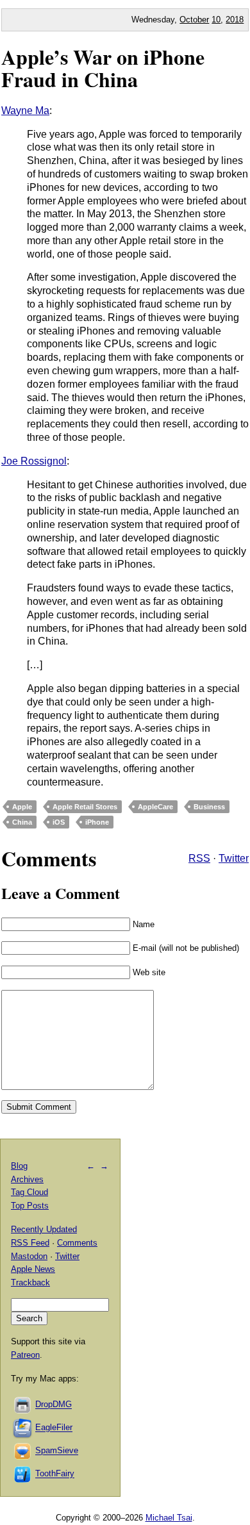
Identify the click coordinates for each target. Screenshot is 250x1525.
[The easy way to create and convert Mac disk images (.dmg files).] (23, 1405)
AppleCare (155, 807)
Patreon (25, 1355)
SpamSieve (56, 1451)
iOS (59, 822)
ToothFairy (54, 1474)
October (194, 19)
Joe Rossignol (34, 461)
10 (216, 19)
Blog (19, 1166)
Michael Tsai (169, 1517)
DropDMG (53, 1405)
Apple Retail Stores (85, 807)
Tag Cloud (29, 1192)
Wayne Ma (25, 110)
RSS (199, 858)
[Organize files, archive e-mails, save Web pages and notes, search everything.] (23, 1428)
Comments (77, 1243)
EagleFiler (53, 1428)
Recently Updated (44, 1229)
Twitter (234, 858)
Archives (27, 1179)
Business (209, 807)
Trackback (30, 1282)
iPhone (97, 822)
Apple (22, 807)
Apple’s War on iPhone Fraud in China (102, 68)
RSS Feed (30, 1243)
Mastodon (29, 1256)
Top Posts (30, 1205)
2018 (235, 19)
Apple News (33, 1269)
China (22, 822)
